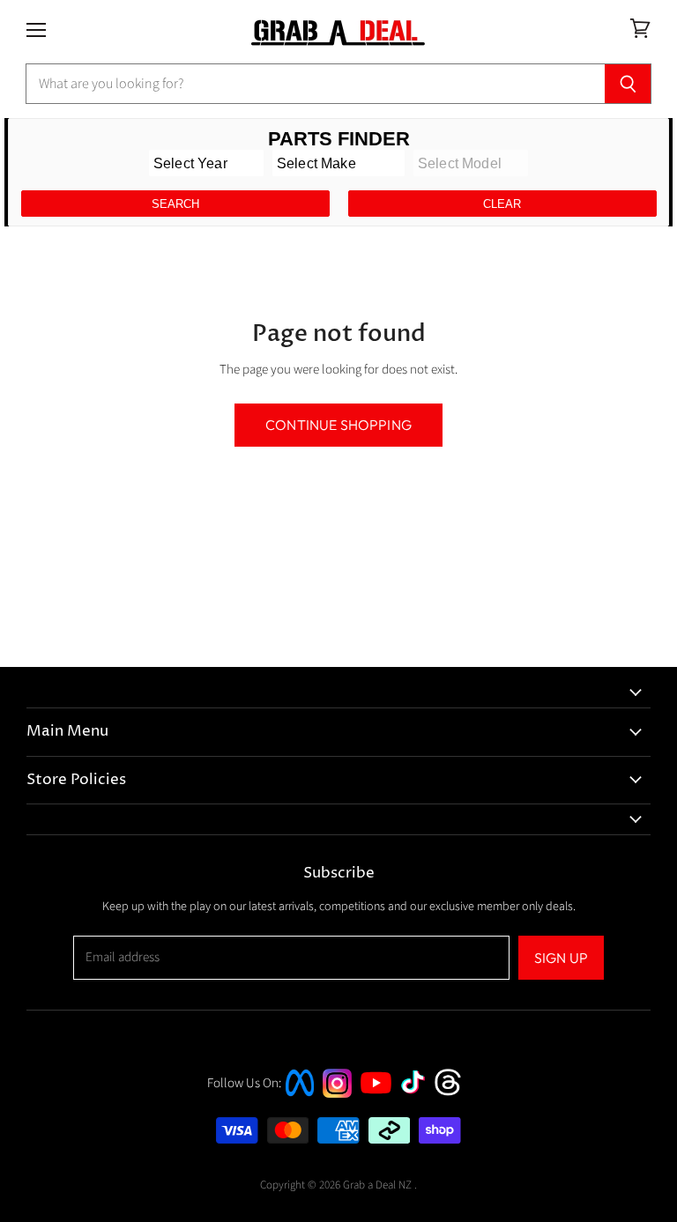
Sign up (561, 957)
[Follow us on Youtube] (378, 1109)
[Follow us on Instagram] (337, 1094)
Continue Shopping (338, 424)
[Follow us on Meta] (300, 1098)
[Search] (628, 83)
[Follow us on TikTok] (419, 1095)
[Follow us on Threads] (453, 1094)
